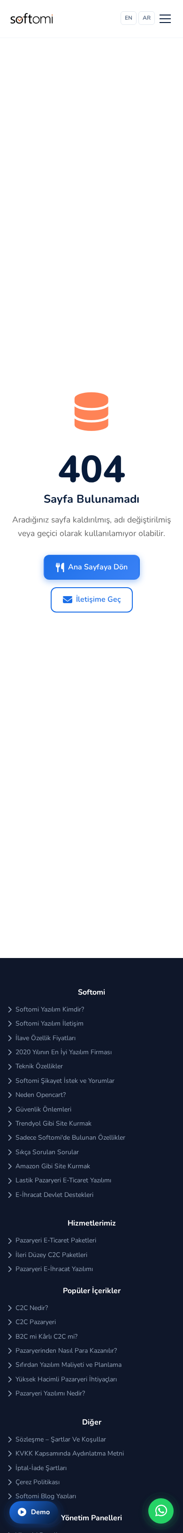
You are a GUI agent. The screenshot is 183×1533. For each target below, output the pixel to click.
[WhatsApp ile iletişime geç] (161, 1511)
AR (147, 18)
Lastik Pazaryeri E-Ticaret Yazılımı (63, 1180)
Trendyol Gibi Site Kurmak (53, 1123)
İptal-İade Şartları (41, 1468)
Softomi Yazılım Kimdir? (49, 1009)
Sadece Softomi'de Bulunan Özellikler (70, 1137)
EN (128, 18)
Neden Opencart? (40, 1094)
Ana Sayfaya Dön (98, 567)
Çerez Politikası (37, 1482)
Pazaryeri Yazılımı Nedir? (50, 1393)
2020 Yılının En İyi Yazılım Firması (63, 1052)
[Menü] (165, 18)
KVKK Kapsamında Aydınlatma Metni (69, 1453)
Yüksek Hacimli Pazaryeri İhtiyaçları (66, 1379)
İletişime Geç (98, 599)
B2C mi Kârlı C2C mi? (46, 1336)
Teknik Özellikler (39, 1066)
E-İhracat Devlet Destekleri (54, 1194)
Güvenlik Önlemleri (43, 1109)
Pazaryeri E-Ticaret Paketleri (55, 1240)
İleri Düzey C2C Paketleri (51, 1254)
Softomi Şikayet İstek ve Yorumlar (64, 1080)
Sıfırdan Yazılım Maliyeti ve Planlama (68, 1364)
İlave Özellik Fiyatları (45, 1038)
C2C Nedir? (31, 1307)
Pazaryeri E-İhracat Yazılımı (54, 1269)
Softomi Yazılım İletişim (49, 1023)
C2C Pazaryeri (35, 1322)
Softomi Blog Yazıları (45, 1496)
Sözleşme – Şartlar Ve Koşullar (60, 1439)
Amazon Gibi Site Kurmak (52, 1166)
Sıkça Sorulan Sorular (47, 1152)
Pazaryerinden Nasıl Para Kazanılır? (66, 1350)
